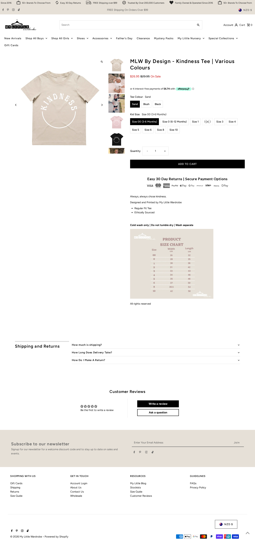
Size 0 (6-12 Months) (174, 121)
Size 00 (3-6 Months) (144, 121)
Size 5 (135, 129)
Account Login (78, 483)
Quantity (135, 151)
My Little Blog (138, 483)
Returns (14, 491)
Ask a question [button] (158, 412)
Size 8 (160, 129)
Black (158, 104)
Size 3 (219, 121)
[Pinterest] (7, 10)
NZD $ (247, 10)
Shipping (15, 487)
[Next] (102, 105)
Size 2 (207, 121)
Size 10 (173, 129)
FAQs (193, 483)
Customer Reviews (141, 495)
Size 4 (232, 121)
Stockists (135, 487)
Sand (135, 104)
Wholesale (76, 495)
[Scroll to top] (248, 533)
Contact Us (77, 491)
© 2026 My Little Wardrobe (26, 536)
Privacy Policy (198, 487)
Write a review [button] (158, 403)
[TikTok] (18, 10)
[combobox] (127, 24)
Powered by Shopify (56, 536)
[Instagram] (13, 10)
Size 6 (148, 129)
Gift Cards (16, 483)
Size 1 (195, 121)
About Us (75, 487)
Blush (146, 104)
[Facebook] (3, 10)
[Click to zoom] (102, 62)
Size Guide (16, 495)
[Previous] (16, 105)
